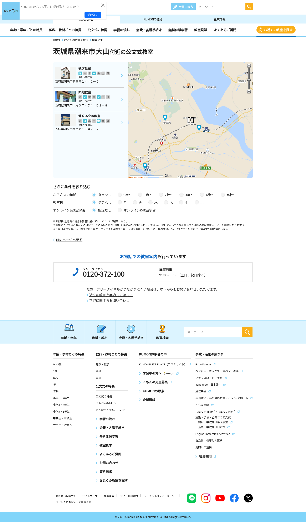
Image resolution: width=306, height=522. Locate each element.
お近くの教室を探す (278, 29)
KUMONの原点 (153, 19)
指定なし (104, 194)
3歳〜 (189, 194)
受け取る (92, 14)
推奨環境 (109, 496)
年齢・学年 (69, 337)
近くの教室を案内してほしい (111, 295)
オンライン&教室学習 (139, 210)
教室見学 (200, 29)
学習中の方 (186, 7)
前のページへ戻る (69, 239)
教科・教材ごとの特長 (65, 29)
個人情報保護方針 (66, 496)
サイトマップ (89, 496)
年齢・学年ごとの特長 (26, 29)
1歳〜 (148, 194)
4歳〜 (210, 194)
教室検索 (162, 337)
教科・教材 (100, 337)
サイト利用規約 (129, 496)
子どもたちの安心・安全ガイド (73, 502)
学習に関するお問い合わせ (109, 300)
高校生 (231, 194)
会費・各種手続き (149, 29)
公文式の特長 (97, 29)
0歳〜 (127, 194)
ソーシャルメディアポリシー (160, 496)
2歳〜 (169, 194)
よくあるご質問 (225, 29)
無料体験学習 (178, 29)
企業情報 (219, 19)
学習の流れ (121, 29)
